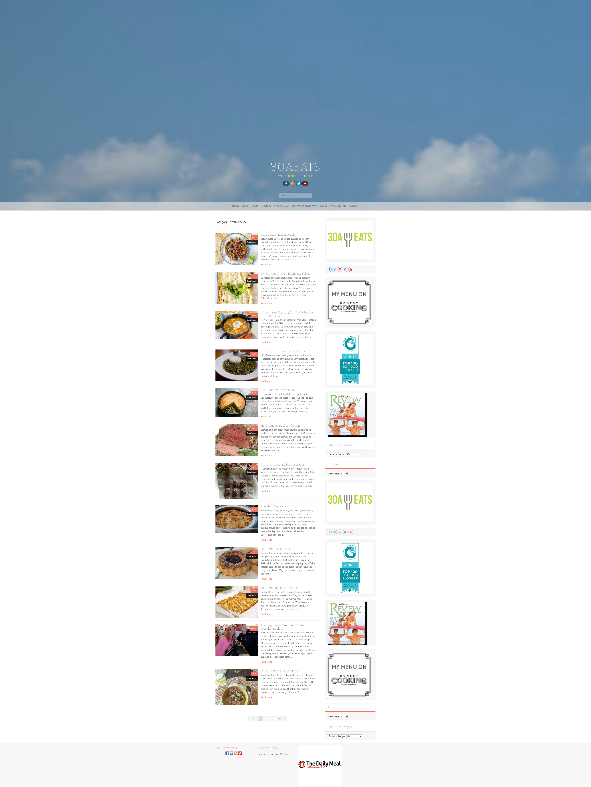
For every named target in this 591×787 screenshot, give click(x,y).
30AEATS (296, 167)
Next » (281, 718)
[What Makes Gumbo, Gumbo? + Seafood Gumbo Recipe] (236, 324)
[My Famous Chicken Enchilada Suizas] (236, 287)
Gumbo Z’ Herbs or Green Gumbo (283, 351)
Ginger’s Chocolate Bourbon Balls (283, 464)
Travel (323, 205)
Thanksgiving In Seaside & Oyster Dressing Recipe (283, 627)
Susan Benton (251, 242)
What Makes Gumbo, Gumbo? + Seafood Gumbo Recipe (287, 314)
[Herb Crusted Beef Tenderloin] (236, 439)
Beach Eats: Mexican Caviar (279, 234)
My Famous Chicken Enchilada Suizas (285, 273)
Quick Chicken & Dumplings (279, 671)
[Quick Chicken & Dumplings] (236, 687)
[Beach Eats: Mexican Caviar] (236, 248)
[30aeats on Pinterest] (240, 752)
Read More (266, 264)
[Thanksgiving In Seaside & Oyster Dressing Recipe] (236, 639)
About (245, 205)
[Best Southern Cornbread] (236, 402)
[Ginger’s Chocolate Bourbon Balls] (236, 480)
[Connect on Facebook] (227, 752)
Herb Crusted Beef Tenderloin (280, 425)
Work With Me (338, 205)
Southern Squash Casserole (279, 588)
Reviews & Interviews (304, 205)
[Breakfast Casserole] (236, 518)
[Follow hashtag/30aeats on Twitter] (231, 752)
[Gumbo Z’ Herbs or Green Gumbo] (236, 365)
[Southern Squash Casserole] (236, 601)
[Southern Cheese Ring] (236, 562)
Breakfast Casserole (273, 506)
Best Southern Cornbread (277, 390)
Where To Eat (281, 205)
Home (235, 205)
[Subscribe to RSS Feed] (235, 752)
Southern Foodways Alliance (273, 754)
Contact (353, 205)
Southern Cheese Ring (275, 549)
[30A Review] (347, 415)
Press (255, 205)
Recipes (266, 205)
